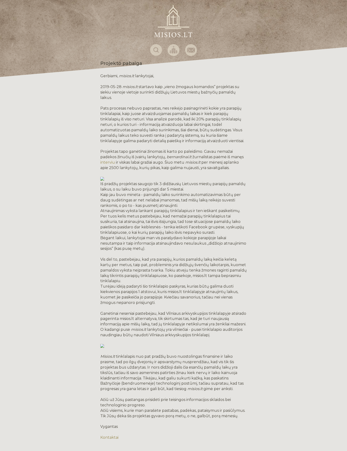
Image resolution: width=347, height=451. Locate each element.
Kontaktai (109, 437)
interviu (107, 162)
